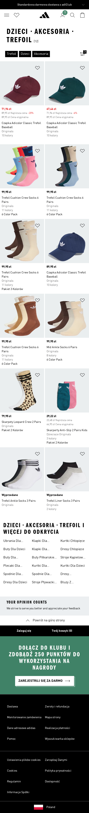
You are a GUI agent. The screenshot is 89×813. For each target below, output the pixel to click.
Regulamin (14, 781)
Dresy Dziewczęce (68, 574)
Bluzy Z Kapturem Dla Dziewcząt (70, 583)
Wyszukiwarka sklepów (60, 738)
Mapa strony (52, 717)
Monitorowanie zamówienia (24, 717)
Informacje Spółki (18, 792)
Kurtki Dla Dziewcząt (39, 566)
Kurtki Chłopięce (72, 541)
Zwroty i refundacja (57, 706)
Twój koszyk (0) (62, 630)
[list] (38, 54)
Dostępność (52, 781)
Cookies (12, 770)
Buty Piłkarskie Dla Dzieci (43, 558)
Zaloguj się (24, 630)
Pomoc (11, 738)
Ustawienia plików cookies (24, 760)
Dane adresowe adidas (21, 728)
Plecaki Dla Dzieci (11, 566)
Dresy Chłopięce (72, 549)
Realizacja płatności (57, 728)
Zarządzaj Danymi (56, 760)
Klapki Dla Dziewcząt (39, 541)
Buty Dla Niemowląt (11, 558)
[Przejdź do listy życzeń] (17, 15)
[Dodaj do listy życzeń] (37, 69)
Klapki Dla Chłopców (39, 550)
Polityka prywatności (58, 770)
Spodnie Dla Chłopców (12, 574)
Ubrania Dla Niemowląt (12, 541)
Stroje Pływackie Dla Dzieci (44, 583)
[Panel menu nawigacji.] (7, 15)
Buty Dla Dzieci (14, 549)
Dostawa (12, 706)
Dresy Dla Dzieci (15, 582)
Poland (50, 807)
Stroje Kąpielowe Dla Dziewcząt (72, 558)
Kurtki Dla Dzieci (72, 566)
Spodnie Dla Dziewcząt (40, 574)
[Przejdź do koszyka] (82, 15)
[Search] (72, 15)
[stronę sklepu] (44, 17)
